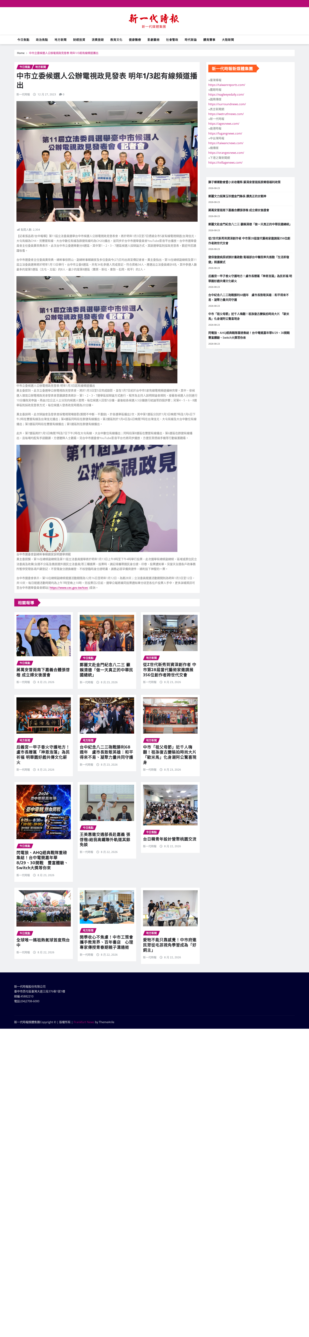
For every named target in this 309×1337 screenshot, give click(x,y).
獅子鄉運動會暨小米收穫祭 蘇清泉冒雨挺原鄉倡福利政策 (244, 182)
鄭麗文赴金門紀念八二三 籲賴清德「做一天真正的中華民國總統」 (106, 669)
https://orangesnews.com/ (226, 153)
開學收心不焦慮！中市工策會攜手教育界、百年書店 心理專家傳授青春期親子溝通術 (106, 942)
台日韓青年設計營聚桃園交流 (170, 838)
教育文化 (116, 39)
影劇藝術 (154, 39)
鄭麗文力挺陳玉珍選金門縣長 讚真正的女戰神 (237, 196)
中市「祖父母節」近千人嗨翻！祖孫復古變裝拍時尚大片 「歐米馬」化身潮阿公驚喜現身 (170, 754)
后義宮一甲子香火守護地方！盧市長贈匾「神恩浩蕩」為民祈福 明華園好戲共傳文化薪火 (43, 754)
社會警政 (172, 39)
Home (21, 53)
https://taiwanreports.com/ (226, 85)
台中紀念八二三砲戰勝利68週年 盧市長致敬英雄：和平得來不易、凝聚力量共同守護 (106, 752)
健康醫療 (135, 39)
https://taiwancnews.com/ (225, 143)
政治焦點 (42, 39)
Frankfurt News (84, 1022)
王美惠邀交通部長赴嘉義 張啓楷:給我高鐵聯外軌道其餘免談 (105, 839)
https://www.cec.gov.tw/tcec (69, 588)
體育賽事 (209, 39)
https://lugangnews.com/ (225, 133)
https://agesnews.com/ (223, 124)
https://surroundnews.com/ (227, 104)
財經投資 (79, 39)
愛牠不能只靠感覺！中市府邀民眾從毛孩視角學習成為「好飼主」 (170, 944)
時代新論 (191, 39)
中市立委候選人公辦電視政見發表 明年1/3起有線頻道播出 (63, 53)
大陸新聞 (228, 39)
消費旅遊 (98, 39)
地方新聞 (61, 39)
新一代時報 (23, 94)
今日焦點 (23, 39)
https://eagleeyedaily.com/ (226, 94)
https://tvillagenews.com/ (225, 163)
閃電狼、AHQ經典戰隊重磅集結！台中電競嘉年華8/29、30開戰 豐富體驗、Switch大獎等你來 (42, 860)
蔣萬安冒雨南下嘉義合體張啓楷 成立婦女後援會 (43, 672)
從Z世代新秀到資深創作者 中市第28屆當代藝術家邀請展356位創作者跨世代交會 (169, 669)
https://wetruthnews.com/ (226, 114)
